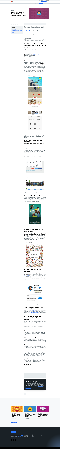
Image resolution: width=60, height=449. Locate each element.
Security (24, 437)
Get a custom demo (28, 388)
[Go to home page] (13, 1)
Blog (32, 435)
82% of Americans (28, 30)
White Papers (33, 434)
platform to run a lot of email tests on (33, 312)
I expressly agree (19, 436)
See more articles (14, 422)
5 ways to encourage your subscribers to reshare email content (17, 30)
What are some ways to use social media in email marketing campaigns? (17, 29)
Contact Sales (42, 434)
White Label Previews (26, 436)
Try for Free (42, 435)
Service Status (33, 433)
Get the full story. (41, 3)
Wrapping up (13, 32)
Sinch (41, 433)
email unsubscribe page (36, 54)
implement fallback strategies (40, 313)
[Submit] (22, 435)
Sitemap (33, 436)
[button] (39, 0)
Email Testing (25, 433)
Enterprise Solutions (40, 386)
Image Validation (25, 434)
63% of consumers (26, 275)
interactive (34, 310)
